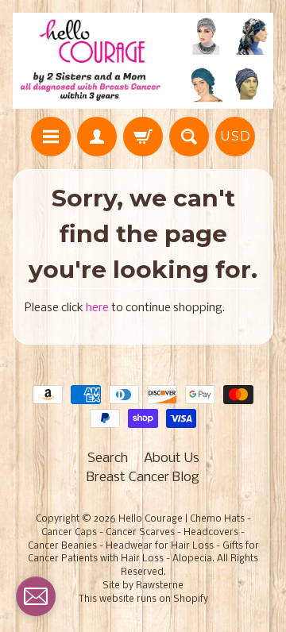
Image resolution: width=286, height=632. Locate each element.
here (97, 308)
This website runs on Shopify (143, 599)
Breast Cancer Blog (143, 477)
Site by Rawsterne (143, 586)
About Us (171, 458)
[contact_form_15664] (36, 596)
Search (107, 458)
